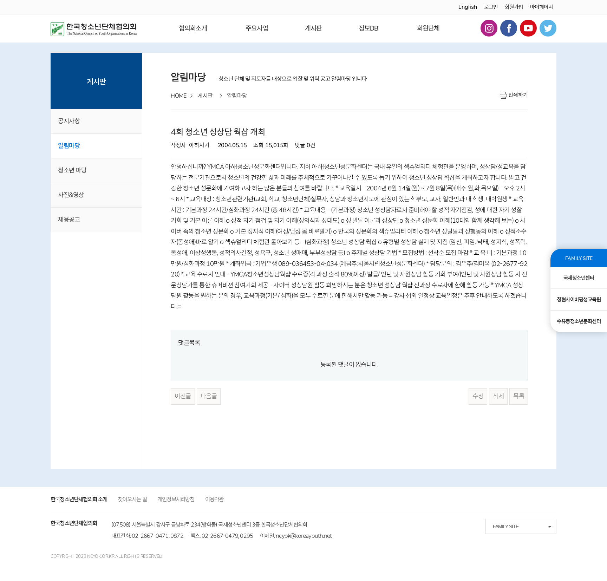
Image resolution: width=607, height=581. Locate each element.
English (467, 7)
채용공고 (69, 219)
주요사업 (257, 28)
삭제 (498, 396)
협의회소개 (193, 28)
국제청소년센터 (578, 277)
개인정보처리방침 (176, 499)
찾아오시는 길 (132, 499)
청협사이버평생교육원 (579, 299)
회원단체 (428, 28)
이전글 (183, 396)
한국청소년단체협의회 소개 (79, 499)
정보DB (368, 28)
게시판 (313, 28)
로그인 (491, 7)
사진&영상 (71, 195)
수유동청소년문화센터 (579, 321)
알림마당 (69, 146)
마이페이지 (541, 7)
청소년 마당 (72, 170)
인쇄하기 (518, 94)
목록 (518, 396)
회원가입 (514, 7)
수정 (477, 396)
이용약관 (214, 499)
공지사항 (69, 121)
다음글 (209, 396)
